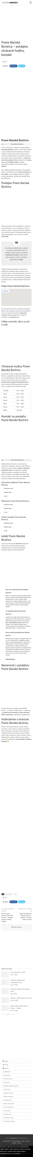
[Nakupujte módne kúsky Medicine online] (5, 991)
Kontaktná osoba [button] (8, 488)
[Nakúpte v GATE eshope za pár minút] (5, 1000)
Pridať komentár (17, 927)
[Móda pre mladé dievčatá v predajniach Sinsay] (5, 982)
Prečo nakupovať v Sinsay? (17, 972)
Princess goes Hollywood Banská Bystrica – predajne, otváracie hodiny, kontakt (7, 917)
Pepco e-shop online (9, 1103)
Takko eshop (7, 1089)
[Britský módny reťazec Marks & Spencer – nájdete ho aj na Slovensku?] (5, 1008)
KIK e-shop (6, 1082)
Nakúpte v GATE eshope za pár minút (21, 998)
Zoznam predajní (16, 1141)
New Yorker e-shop (8, 1117)
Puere (15, 894)
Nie (23, 1153)
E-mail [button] (5, 496)
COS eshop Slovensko (9, 1121)
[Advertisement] (16, 22)
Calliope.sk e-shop (8, 1093)
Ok (21, 1153)
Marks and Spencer (8, 1096)
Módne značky (13, 1138)
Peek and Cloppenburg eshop (11, 1085)
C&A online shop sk (9, 1107)
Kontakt (19, 1142)
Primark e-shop (7, 1114)
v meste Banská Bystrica (16, 642)
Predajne (6, 1068)
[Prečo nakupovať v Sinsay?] (5, 974)
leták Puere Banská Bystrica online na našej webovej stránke (18, 604)
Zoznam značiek (7, 1141)
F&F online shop (8, 1078)
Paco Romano (7, 1110)
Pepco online (7, 1075)
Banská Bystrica (21, 478)
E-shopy (6, 1064)
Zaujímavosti (7, 1071)
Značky (6, 1061)
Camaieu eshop (7, 1100)
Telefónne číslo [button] (8, 492)
